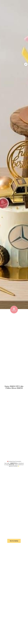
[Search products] (26, 64)
